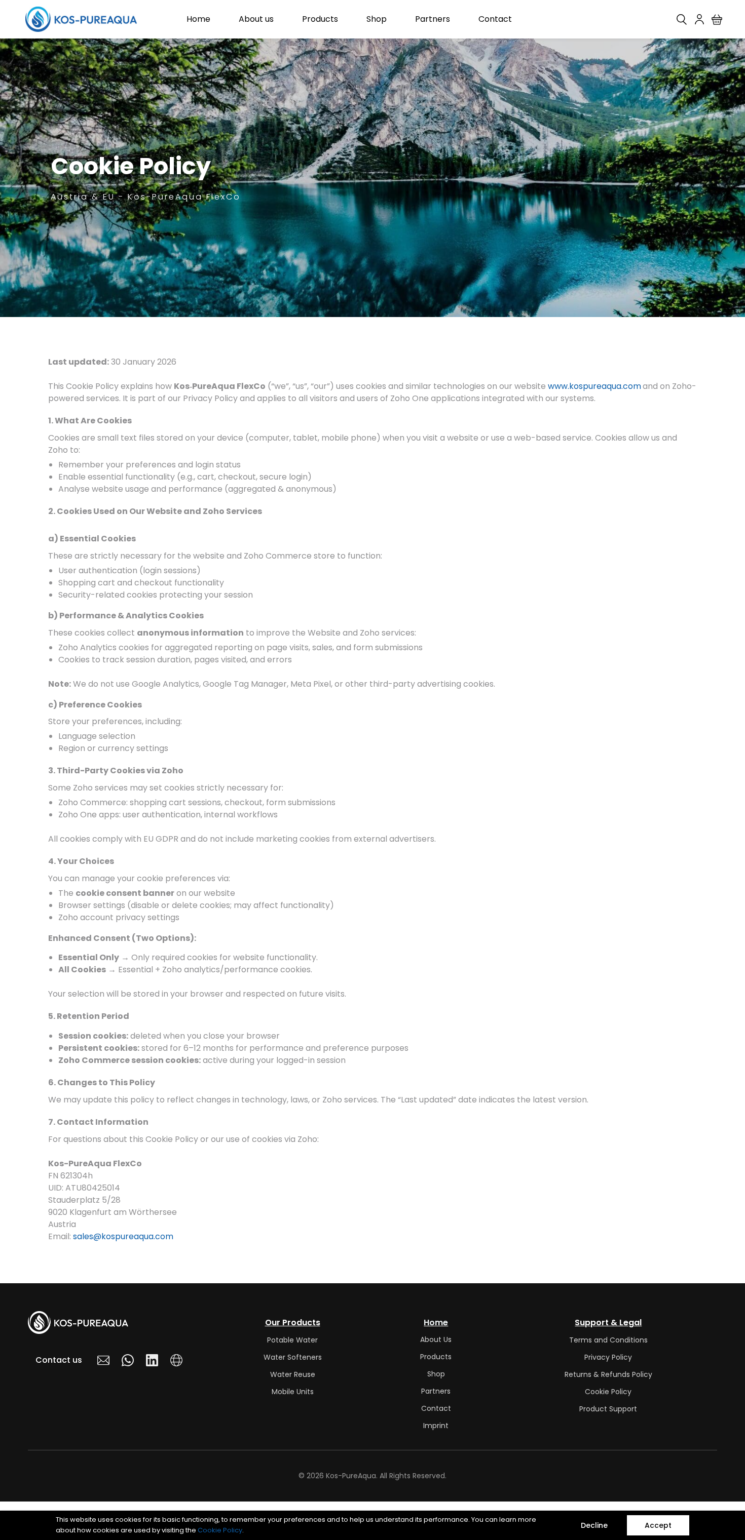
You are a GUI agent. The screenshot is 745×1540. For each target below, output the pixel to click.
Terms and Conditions (608, 1340)
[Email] (103, 1360)
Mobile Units (293, 1392)
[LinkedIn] (152, 1360)
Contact (436, 1408)
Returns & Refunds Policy (608, 1374)
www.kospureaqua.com (594, 386)
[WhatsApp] (128, 1360)
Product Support (608, 1409)
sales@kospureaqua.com (123, 1236)
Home (436, 1322)
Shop (436, 1374)
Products (436, 1357)
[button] (721, 19)
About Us (436, 1339)
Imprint (436, 1425)
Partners (436, 1391)
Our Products (292, 1322)
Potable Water (292, 1340)
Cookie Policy (220, 1530)
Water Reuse (292, 1374)
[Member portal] (699, 19)
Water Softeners (293, 1357)
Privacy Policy (608, 1357)
